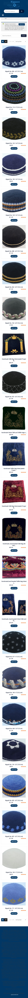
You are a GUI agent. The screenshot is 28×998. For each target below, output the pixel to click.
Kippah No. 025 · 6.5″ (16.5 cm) (14, 800)
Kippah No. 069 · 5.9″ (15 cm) (14, 728)
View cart (22, 24)
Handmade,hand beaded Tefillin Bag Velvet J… (14, 582)
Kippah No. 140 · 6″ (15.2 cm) (14, 692)
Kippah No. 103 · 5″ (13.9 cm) (14, 872)
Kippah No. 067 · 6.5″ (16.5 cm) (14, 836)
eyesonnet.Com (14, 994)
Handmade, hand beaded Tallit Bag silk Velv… (14, 544)
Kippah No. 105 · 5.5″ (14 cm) (14, 179)
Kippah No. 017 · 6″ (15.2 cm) (14, 656)
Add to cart (14, 76)
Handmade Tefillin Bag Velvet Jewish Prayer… (14, 469)
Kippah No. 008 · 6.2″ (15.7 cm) (14, 251)
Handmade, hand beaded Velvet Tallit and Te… (14, 620)
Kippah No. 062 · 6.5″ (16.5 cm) (14, 287)
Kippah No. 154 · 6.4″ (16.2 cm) (14, 323)
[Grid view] (2, 41)
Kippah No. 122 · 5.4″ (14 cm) (14, 143)
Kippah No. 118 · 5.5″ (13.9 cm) (14, 764)
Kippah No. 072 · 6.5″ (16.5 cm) (14, 396)
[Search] (21, 11)
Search (23, 35)
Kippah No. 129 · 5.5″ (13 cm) (14, 215)
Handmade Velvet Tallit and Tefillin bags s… (14, 432)
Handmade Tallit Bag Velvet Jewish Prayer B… (14, 360)
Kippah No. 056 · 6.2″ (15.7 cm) (14, 71)
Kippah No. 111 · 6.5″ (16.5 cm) (14, 908)
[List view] (5, 41)
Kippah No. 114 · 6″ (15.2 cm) (14, 107)
